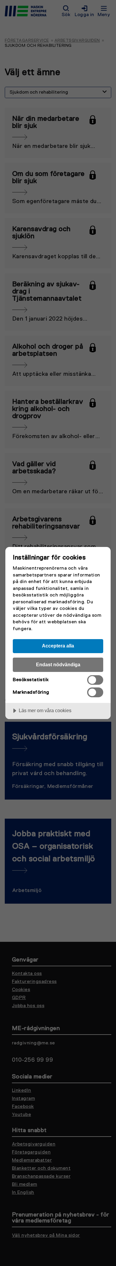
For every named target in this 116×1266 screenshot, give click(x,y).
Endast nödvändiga (58, 664)
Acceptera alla (58, 645)
